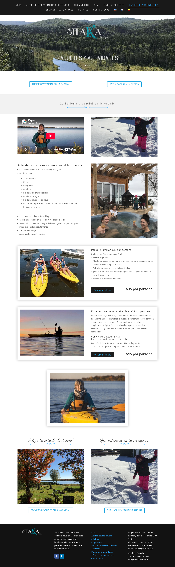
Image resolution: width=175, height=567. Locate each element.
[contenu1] (87, 422)
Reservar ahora (102, 290)
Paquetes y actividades (143, 5)
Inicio (18, 5)
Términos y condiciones (102, 555)
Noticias (83, 9)
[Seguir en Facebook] (56, 556)
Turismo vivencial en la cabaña (50, 84)
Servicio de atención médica (104, 545)
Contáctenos (101, 9)
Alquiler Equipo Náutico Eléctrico (47, 5)
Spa (96, 5)
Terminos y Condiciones (58, 9)
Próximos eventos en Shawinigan (51, 510)
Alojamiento (81, 5)
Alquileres (95, 548)
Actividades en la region (124, 84)
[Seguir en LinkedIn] (62, 556)
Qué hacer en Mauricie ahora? (124, 510)
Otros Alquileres (113, 5)
